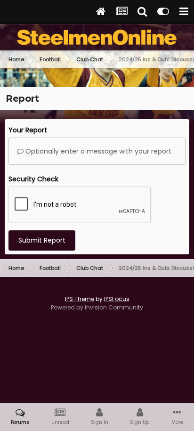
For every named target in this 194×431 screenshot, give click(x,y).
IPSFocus (116, 299)
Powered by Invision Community (97, 307)
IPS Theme (79, 299)
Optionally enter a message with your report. (98, 151)
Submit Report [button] (41, 240)
